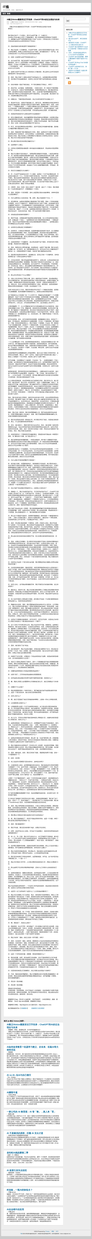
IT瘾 (6, 7)
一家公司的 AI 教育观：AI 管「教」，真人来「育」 (31, 1111)
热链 (8, 13)
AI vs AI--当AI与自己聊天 (19, 1075)
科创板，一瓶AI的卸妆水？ (20, 1190)
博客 (52, 1231)
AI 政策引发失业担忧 (17, 1170)
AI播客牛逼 (12, 1092)
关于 (57, 1231)
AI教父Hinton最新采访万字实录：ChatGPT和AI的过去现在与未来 (77, 34)
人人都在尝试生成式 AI (76, 45)
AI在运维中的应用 (15, 1209)
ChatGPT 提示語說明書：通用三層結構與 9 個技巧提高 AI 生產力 (78, 58)
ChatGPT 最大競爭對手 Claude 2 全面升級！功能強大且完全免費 (78, 48)
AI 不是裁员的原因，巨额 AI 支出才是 (25, 1133)
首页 (4, 13)
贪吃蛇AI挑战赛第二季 (17, 1152)
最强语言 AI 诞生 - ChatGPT (77, 42)
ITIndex (47, 1231)
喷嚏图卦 (24, 1008)
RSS (69, 82)
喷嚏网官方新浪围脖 (37, 1008)
